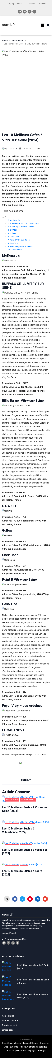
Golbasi (13, 233)
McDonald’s (15, 220)
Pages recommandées (15, 939)
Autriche (10, 1050)
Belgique (43, 1046)
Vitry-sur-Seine (28, 800)
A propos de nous (16, 4)
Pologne (42, 1050)
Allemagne (31, 1046)
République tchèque (11, 1043)
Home (5, 40)
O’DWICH (13, 230)
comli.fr (8, 25)
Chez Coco (14, 236)
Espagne (32, 1050)
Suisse (34, 1043)
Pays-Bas (13, 1046)
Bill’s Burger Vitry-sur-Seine (22, 226)
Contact (42, 4)
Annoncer (31, 4)
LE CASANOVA (17, 250)
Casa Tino (14, 243)
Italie (22, 1046)
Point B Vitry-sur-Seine (20, 240)
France (26, 1043)
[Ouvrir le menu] (42, 25)
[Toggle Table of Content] (4, 216)
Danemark (21, 1050)
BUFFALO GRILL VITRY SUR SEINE (24, 223)
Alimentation (17, 40)
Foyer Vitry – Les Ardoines (21, 246)
